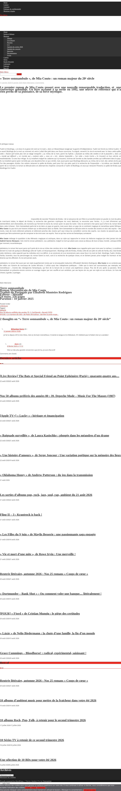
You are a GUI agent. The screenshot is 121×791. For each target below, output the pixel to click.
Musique (6, 36)
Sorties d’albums (9, 34)
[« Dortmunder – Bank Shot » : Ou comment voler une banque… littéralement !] (5, 589)
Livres (9, 55)
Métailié (3, 310)
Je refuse (34, 787)
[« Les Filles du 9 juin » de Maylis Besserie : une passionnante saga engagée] (5, 529)
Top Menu (3, 15)
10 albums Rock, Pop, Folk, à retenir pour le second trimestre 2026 (43, 720)
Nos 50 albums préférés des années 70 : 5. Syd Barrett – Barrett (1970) (26, 312)
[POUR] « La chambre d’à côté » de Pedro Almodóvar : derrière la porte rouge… (29, 314)
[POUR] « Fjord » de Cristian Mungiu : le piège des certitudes (40, 613)
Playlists (9, 43)
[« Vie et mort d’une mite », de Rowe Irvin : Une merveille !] (5, 549)
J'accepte (28, 787)
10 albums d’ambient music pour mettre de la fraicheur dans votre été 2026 (48, 700)
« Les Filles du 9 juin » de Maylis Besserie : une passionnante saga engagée (48, 534)
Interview (10, 51)
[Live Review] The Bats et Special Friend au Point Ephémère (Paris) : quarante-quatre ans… (59, 376)
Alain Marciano (28, 83)
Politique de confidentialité (12, 9)
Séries (5, 60)
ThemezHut (47, 781)
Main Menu (4, 72)
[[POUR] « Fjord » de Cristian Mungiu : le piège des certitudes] (5, 608)
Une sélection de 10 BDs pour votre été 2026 (28, 759)
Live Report (11, 40)
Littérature (7, 64)
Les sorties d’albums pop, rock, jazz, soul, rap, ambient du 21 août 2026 (46, 494)
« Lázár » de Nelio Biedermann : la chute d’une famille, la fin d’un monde (47, 633)
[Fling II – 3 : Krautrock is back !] (5, 509)
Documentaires (12, 53)
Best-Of (6, 68)
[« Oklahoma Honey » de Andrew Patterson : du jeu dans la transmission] (5, 470)
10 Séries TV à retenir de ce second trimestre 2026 (32, 740)
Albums (9, 38)
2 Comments (39, 83)
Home (5, 3)
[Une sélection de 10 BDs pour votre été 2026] (5, 755)
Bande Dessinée (9, 62)
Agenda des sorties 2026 (15, 47)
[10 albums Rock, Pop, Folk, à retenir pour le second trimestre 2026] (5, 715)
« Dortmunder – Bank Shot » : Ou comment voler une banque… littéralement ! (50, 593)
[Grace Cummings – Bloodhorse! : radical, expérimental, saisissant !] (5, 648)
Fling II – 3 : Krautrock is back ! (21, 514)
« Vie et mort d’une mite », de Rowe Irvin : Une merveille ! (38, 554)
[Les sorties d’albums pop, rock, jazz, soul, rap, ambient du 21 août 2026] (5, 490)
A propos (6, 7)
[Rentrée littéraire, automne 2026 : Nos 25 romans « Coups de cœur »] (5, 569)
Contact (6, 5)
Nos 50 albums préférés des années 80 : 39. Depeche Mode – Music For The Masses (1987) (57, 395)
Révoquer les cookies (8, 777)
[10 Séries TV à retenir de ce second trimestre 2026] (5, 735)
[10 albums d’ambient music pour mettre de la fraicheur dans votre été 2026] (5, 695)
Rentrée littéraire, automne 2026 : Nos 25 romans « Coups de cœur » (44, 573)
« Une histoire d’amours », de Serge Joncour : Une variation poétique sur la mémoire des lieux (60, 455)
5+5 (8, 45)
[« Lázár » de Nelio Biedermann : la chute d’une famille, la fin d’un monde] (5, 628)
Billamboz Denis (17, 329)
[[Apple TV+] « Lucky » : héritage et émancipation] (5, 410)
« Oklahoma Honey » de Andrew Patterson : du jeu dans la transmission (46, 475)
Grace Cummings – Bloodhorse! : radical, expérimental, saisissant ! (43, 653)
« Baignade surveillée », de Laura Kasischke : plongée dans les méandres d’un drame (54, 435)
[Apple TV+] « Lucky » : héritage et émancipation (32, 415)
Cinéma (6, 57)
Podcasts (6, 66)
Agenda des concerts (13, 49)
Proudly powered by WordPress (12, 781)
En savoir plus (41, 787)
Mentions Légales (9, 11)
